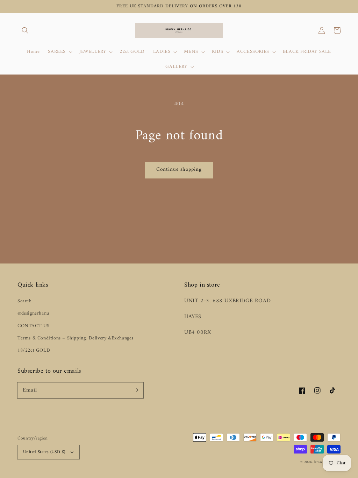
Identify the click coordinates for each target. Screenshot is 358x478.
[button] (25, 30)
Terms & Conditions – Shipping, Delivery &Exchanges (75, 338)
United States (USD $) (44, 452)
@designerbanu (33, 313)
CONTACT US (33, 326)
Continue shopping (179, 169)
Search (24, 301)
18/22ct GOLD (33, 350)
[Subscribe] (135, 390)
